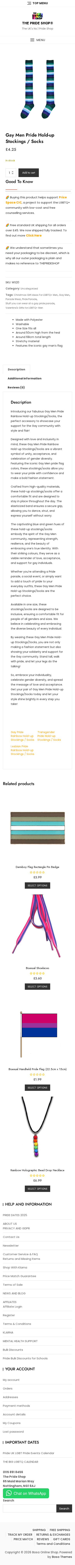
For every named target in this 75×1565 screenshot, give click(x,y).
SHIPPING (39, 1530)
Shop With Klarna (15, 1267)
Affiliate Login (12, 1307)
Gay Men (64, 295)
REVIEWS (43, 1539)
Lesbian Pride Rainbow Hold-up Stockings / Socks (22, 750)
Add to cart (28, 173)
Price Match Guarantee (19, 1276)
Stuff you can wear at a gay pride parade (30, 303)
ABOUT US (10, 1224)
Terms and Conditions (53, 1544)
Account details (14, 1414)
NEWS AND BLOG (14, 1293)
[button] (37, 40)
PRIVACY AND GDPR (16, 1228)
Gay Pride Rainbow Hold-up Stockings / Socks (22, 736)
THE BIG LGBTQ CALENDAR (20, 1462)
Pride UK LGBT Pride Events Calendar (28, 1453)
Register (9, 1315)
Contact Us (11, 1237)
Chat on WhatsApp (30, 1493)
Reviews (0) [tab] (16, 387)
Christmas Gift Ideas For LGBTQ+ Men (36, 295)
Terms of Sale (13, 1285)
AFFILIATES (10, 1302)
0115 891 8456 (13, 1472)
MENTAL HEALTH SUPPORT (20, 1341)
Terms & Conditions (17, 1324)
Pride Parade (29, 299)
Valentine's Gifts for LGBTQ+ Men (24, 307)
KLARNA (8, 1332)
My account (11, 1380)
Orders (7, 1388)
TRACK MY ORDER (20, 1535)
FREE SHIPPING (60, 1530)
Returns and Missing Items (21, 1259)
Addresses (10, 1397)
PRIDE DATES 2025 (15, 1215)
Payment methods (16, 1406)
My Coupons (12, 1423)
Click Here (34, 235)
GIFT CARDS (61, 1539)
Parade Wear (13, 299)
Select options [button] (37, 885)
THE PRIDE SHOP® (37, 23)
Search (8, 1500)
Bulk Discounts (13, 1350)
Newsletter (11, 1246)
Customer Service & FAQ (20, 1254)
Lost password (13, 1432)
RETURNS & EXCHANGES (53, 1535)
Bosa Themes (62, 1557)
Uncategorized (29, 288)
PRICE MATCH (23, 1539)
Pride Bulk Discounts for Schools (25, 1358)
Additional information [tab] (25, 378)
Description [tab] (16, 369)
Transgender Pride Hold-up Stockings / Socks (49, 736)
